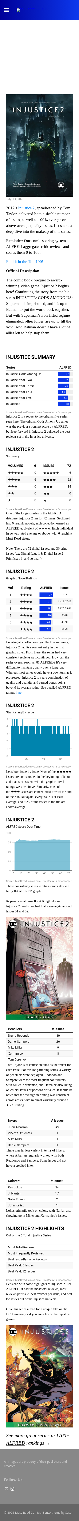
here (18, 692)
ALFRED (14, 246)
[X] (6, 1488)
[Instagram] (12, 1488)
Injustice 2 (26, 208)
